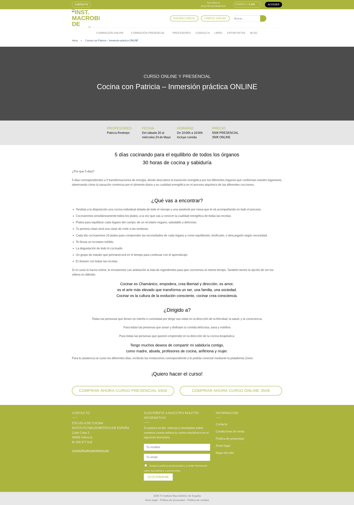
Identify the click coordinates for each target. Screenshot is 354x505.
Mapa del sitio (225, 452)
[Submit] (263, 18)
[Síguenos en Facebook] (270, 18)
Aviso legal (223, 445)
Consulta (203, 32)
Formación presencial (148, 32)
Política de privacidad (230, 438)
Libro (218, 32)
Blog (254, 32)
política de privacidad (171, 465)
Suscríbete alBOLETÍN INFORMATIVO (213, 4)
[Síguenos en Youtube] (279, 18)
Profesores (182, 32)
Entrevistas (236, 32)
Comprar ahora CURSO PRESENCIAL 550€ (123, 390)
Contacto (81, 4)
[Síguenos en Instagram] (274, 18)
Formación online (110, 32)
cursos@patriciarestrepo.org (90, 450)
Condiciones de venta (230, 431)
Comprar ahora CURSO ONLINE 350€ (231, 390)
